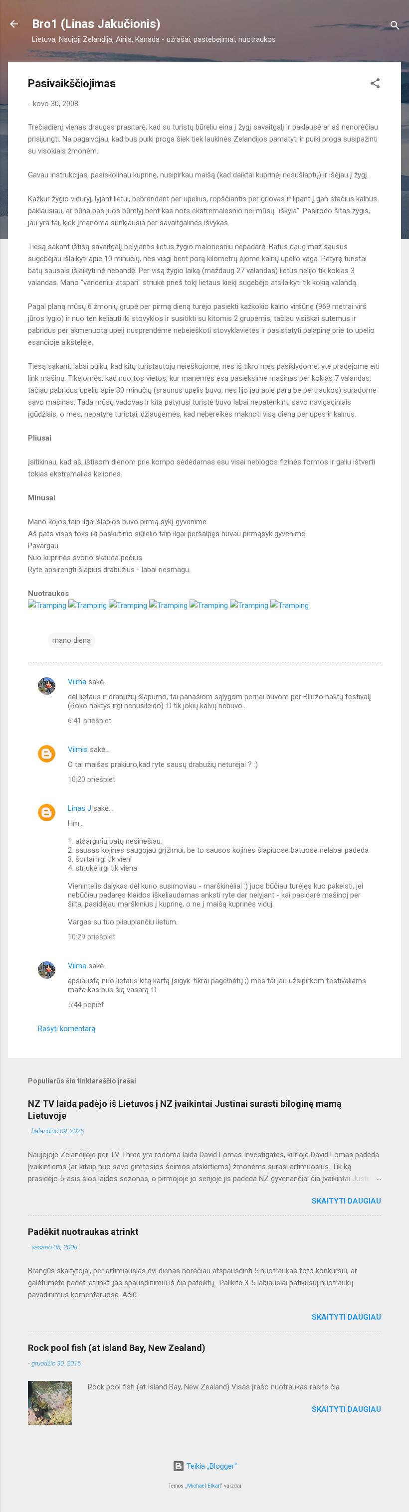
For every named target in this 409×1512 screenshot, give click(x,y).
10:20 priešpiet (91, 779)
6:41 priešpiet (89, 720)
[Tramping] (47, 605)
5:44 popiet (86, 1004)
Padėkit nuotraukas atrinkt (83, 1231)
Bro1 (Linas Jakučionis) (96, 24)
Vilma (77, 681)
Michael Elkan (203, 1486)
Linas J (79, 808)
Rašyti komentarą (66, 1028)
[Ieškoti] (395, 27)
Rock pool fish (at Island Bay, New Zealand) (116, 1348)
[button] (375, 85)
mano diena (71, 640)
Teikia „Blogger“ (211, 1466)
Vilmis (78, 749)
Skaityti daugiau (346, 1201)
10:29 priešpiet (91, 936)
